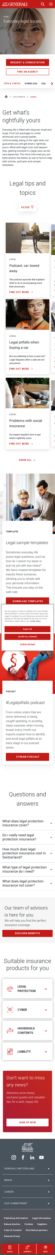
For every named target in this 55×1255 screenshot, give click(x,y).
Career (9, 1191)
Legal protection (27, 989)
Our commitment (15, 1203)
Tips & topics (12, 83)
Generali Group (12, 1236)
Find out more (19, 292)
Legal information (41, 1218)
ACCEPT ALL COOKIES (27, 637)
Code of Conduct (13, 1230)
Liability (24, 1051)
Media (8, 1180)
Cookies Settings (27, 644)
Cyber (22, 1010)
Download (31, 83)
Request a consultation (27, 62)
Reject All (27, 629)
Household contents (26, 1031)
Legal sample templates (27, 542)
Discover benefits (27, 933)
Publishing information (16, 1218)
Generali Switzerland (19, 1168)
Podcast (11, 691)
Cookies (28, 1224)
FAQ (44, 83)
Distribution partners (37, 1230)
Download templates (28, 601)
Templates (12, 531)
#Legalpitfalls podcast (25, 702)
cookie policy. (35, 621)
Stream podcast (28, 756)
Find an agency (27, 71)
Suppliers (42, 1224)
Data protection (12, 1224)
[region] (27, 627)
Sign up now (27, 1122)
